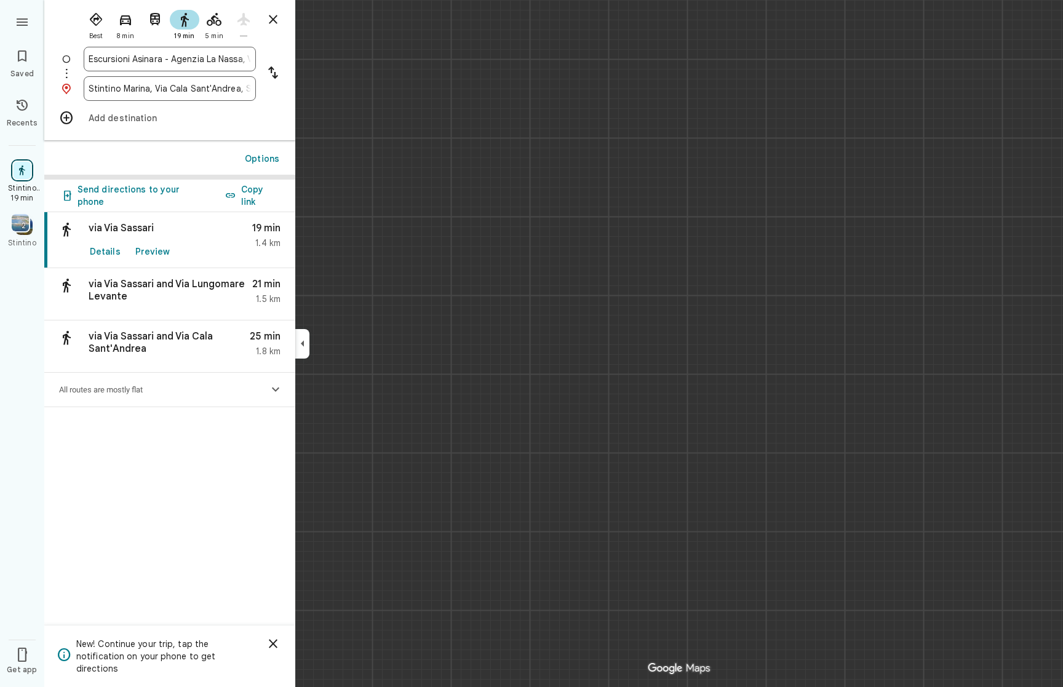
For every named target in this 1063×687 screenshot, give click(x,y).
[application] (531, 343)
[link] (169, 240)
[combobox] (170, 59)
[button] (169, 294)
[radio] (96, 23)
